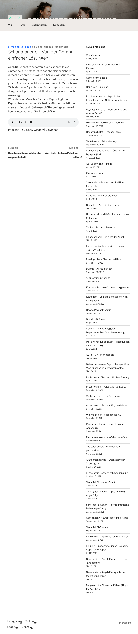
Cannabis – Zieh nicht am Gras (102, 205)
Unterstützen (39, 24)
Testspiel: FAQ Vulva (97, 527)
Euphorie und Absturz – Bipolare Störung (107, 377)
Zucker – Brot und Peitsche (100, 227)
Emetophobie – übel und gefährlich (104, 259)
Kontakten (59, 24)
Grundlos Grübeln (95, 319)
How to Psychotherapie (98, 309)
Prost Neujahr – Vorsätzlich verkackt (106, 386)
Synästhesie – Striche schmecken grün (107, 472)
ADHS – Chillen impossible (100, 354)
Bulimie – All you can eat (99, 268)
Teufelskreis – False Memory (101, 141)
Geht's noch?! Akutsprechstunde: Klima (107, 517)
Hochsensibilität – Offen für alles (103, 131)
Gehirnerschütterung (53, 47)
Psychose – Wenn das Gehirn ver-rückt (107, 437)
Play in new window (32, 129)
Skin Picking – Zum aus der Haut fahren (107, 536)
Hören (22, 24)
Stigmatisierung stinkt (98, 277)
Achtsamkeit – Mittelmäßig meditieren (106, 405)
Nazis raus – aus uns (97, 86)
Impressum (125, 622)
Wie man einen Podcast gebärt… (103, 414)
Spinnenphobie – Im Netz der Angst (105, 236)
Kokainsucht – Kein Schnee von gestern (107, 287)
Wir (10, 24)
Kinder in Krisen (94, 173)
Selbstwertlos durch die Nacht (102, 195)
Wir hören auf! (93, 55)
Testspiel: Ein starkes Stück (100, 482)
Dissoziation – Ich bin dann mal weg (105, 122)
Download (51, 129)
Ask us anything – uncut (99, 163)
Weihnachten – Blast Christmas (103, 396)
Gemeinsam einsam (97, 77)
